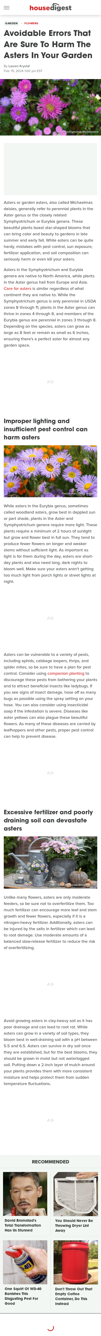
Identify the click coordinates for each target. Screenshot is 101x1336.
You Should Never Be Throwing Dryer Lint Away (74, 1226)
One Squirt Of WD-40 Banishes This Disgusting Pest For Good (23, 1296)
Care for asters (17, 288)
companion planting (65, 673)
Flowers (31, 23)
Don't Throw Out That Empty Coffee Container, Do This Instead (73, 1297)
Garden (11, 23)
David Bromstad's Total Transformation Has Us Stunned (23, 1225)
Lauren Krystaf (19, 66)
